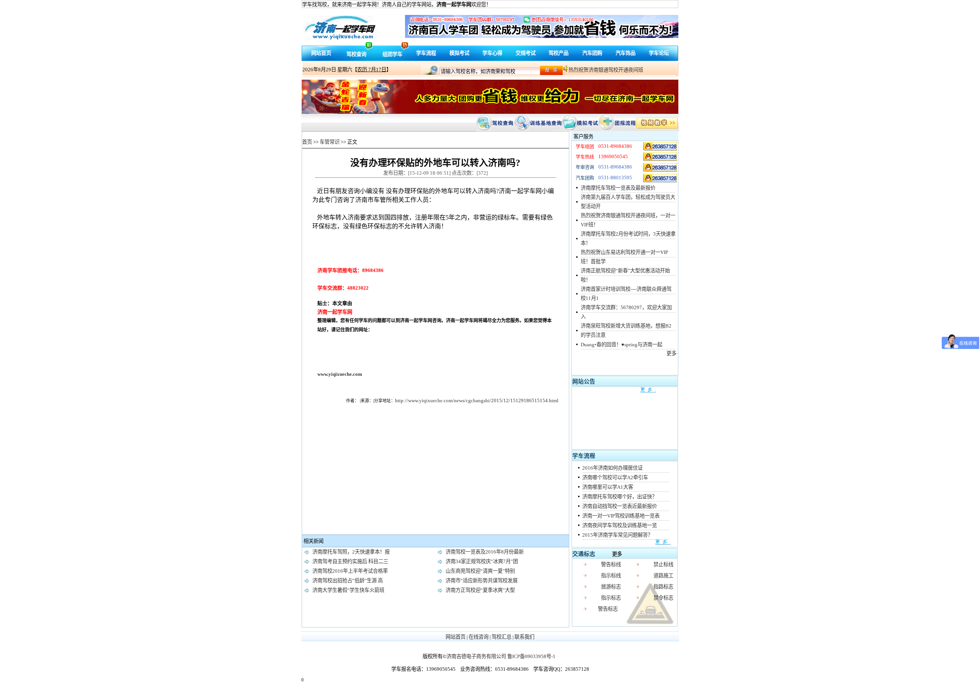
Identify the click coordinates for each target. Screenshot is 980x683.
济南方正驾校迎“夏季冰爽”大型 (480, 590)
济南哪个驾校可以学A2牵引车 (615, 477)
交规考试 (526, 53)
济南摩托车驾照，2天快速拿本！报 (351, 552)
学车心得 (492, 53)
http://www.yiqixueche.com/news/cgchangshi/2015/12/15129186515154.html (477, 400)
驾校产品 (558, 53)
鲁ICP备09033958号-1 (531, 656)
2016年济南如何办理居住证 (612, 468)
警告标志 (608, 609)
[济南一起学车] (660, 146)
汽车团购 (592, 53)
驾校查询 (356, 54)
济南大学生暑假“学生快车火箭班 (348, 590)
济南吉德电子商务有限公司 (476, 656)
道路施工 (663, 575)
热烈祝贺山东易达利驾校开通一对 (605, 70)
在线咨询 (478, 637)
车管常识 (330, 142)
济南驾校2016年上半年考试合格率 (350, 571)
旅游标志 (611, 587)
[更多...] (622, 542)
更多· (672, 353)
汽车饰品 (625, 53)
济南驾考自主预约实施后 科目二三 (350, 561)
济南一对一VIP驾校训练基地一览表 (621, 516)
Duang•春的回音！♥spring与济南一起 (621, 344)
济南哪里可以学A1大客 (607, 487)
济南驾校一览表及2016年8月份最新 (485, 552)
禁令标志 (663, 598)
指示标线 (611, 575)
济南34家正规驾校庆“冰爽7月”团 (482, 561)
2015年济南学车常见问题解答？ (617, 535)
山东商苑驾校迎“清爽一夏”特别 (480, 571)
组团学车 (392, 54)
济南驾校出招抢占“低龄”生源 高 (347, 580)
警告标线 (611, 564)
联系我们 (524, 637)
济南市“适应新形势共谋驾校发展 (482, 580)
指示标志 (611, 598)
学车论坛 (659, 53)
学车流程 (426, 53)
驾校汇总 (501, 637)
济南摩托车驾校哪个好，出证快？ (619, 497)
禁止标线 (663, 564)
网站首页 (321, 53)
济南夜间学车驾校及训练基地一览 (619, 525)
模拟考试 (459, 53)
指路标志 (663, 587)
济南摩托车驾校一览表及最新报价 (618, 188)
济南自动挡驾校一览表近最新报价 (619, 506)
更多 (617, 554)
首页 (307, 142)
